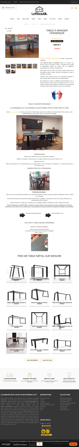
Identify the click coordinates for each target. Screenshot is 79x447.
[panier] (76, 8)
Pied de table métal (64, 409)
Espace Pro (74, 2)
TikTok (49, 423)
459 (62, 327)
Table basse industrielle (65, 398)
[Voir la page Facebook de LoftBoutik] (40, 423)
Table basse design (64, 401)
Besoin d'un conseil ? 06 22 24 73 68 (29, 2)
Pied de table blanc (17, 349)
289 (16, 280)
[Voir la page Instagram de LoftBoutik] (42, 423)
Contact (16, 2)
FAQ (41, 409)
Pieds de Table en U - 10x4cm (39, 279)
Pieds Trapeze (17, 279)
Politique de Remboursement (47, 404)
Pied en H (62, 279)
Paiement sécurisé (44, 403)
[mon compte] (72, 8)
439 (62, 303)
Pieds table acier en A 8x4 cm (62, 326)
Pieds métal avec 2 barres (39, 349)
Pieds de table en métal (39, 302)
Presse (42, 408)
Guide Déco (43, 406)
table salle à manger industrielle (68, 403)
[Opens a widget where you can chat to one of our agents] (73, 444)
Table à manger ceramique (57, 31)
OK (39, 444)
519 (62, 280)
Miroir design (63, 408)
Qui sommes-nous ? (6, 2)
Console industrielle (65, 404)
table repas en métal (14, 112)
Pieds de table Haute (39, 326)
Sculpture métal (64, 406)
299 (39, 280)
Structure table (17, 326)
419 (62, 351)
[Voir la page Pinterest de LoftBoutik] (45, 423)
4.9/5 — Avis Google (46, 428)
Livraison (42, 401)
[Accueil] (39, 10)
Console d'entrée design (66, 399)
